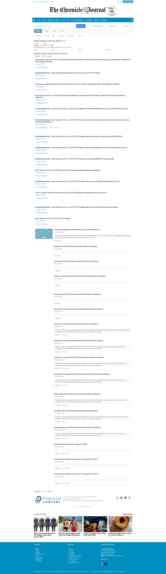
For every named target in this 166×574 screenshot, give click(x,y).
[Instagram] (129, 500)
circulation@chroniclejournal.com (114, 556)
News (54, 36)
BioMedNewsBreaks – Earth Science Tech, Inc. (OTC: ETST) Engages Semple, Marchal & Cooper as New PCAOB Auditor (79, 136)
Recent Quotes (98, 26)
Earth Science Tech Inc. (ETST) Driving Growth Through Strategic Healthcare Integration (67, 170)
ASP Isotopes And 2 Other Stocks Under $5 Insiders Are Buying (78, 294)
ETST (62, 40)
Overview (47, 36)
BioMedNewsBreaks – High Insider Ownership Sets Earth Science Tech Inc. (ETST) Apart (67, 73)
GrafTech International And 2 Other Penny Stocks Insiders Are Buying (80, 276)
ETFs (54, 31)
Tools (62, 31)
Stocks (47, 31)
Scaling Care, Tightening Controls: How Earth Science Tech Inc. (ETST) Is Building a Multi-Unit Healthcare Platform (77, 84)
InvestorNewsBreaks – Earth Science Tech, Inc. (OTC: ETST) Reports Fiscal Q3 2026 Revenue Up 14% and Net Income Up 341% (81, 109)
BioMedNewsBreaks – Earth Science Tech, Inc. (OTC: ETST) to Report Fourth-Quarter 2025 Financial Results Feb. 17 (77, 181)
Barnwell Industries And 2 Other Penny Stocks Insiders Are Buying (79, 309)
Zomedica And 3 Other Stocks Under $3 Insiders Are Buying (76, 261)
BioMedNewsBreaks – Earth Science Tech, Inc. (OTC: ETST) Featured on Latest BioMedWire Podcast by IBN (74, 159)
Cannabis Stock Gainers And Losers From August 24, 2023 (76, 474)
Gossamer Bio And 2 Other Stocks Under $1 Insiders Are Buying (78, 427)
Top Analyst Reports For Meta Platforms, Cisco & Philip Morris (77, 230)
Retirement (55, 127)
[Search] (132, 20)
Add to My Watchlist (67, 47)
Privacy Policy (87, 500)
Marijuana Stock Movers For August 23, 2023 (71, 444)
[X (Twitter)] (117, 500)
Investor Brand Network (42, 67)
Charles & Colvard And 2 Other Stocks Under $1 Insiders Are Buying (79, 357)
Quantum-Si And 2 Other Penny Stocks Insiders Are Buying (76, 324)
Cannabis (67, 453)
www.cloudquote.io (92, 497)
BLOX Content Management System (107, 571)
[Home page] (83, 10)
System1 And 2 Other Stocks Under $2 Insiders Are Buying (76, 246)
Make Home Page (128, 2)
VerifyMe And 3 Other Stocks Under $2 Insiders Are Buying (76, 411)
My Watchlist (112, 26)
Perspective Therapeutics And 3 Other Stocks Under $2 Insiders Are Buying (82, 374)
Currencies (61, 36)
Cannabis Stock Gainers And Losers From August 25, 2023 (76, 459)
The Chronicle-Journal (47, 571)
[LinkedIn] (125, 500)
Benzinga (58, 255)
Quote (52, 50)
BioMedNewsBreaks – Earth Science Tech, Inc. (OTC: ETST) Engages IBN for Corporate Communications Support (76, 207)
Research (108, 50)
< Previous (37, 56)
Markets (38, 31)
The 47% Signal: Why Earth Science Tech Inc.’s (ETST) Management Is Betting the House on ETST (71, 193)
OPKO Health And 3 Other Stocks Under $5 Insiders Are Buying (78, 394)
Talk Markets (58, 240)
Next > (50, 56)
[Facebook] (121, 500)
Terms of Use (77, 571)
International (70, 36)
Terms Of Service (98, 500)
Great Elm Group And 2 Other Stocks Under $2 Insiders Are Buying (79, 341)
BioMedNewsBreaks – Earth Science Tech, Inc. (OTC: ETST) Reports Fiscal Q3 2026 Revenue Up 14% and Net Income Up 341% (81, 147)
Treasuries (80, 36)
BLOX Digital (121, 571)
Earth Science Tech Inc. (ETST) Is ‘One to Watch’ (53, 218)
